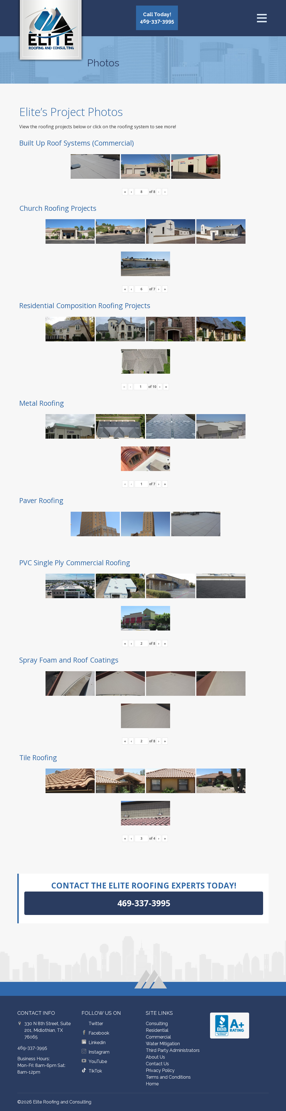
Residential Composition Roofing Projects (84, 305)
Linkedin (97, 1042)
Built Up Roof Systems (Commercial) (76, 143)
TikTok (95, 1071)
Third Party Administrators (173, 1050)
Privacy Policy (160, 1070)
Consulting (157, 1023)
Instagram (99, 1052)
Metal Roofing (41, 403)
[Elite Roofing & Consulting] (50, 32)
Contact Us (157, 1063)
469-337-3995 (32, 1047)
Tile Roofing (38, 757)
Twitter (96, 1023)
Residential (157, 1030)
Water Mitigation (163, 1043)
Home (152, 1083)
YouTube (98, 1061)
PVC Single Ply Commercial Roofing (74, 562)
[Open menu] (262, 18)
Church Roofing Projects (57, 208)
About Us (155, 1057)
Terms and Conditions (168, 1077)
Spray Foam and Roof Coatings (68, 660)
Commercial (158, 1037)
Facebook (99, 1033)
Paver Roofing (41, 500)
